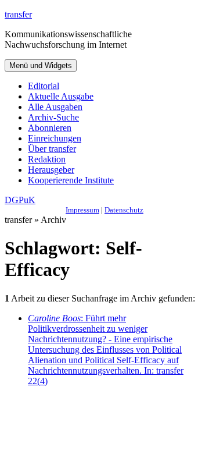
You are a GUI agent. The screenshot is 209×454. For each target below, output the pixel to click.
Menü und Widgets (40, 65)
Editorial (43, 86)
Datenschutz (124, 209)
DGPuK (20, 200)
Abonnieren (49, 128)
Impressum (82, 209)
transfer (18, 14)
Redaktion (47, 159)
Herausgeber (51, 170)
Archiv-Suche (53, 117)
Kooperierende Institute (71, 180)
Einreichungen (54, 138)
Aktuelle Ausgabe (60, 96)
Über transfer (52, 149)
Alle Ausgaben (55, 107)
